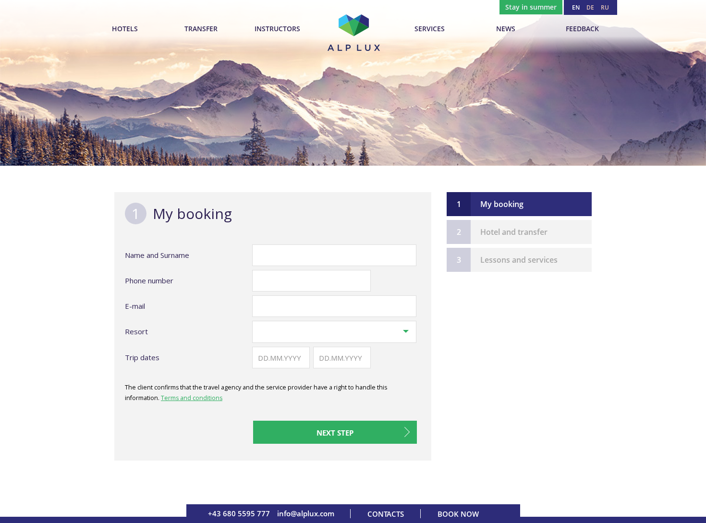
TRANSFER (201, 28)
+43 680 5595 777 (239, 513)
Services (429, 28)
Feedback (582, 28)
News (505, 28)
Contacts (385, 514)
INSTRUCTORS (277, 28)
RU (605, 7)
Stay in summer (531, 7)
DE (590, 7)
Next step (334, 433)
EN (576, 7)
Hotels (125, 28)
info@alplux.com (305, 513)
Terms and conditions (191, 398)
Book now (458, 514)
